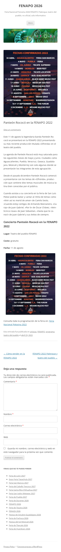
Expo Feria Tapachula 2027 (20, 479)
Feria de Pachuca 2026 (18, 518)
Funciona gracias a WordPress (29, 546)
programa (50, 331)
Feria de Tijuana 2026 (18, 507)
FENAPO (41, 331)
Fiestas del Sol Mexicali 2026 (21, 521)
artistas (33, 331)
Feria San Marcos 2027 (18, 483)
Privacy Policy (9, 546)
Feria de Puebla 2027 (18, 497)
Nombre (8, 414)
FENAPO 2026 (30, 6)
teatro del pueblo (11, 335)
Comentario (10, 381)
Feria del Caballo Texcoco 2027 (22, 486)
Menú (30, 23)
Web (6, 437)
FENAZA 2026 (14, 511)
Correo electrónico (14, 425)
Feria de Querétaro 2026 (19, 529)
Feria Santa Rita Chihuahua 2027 (23, 490)
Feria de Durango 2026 (19, 500)
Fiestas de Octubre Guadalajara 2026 (25, 514)
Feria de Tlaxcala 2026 (18, 525)
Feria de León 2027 (17, 475)
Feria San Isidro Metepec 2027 (22, 493)
